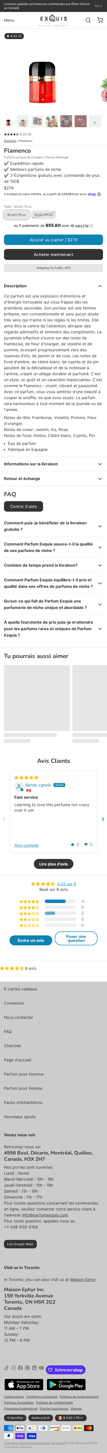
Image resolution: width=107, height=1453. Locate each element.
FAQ (7, 1031)
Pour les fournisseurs (54, 1408)
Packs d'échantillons (23, 1102)
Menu (9, 20)
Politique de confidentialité (54, 1402)
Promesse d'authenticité (21, 1408)
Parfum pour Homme (24, 1074)
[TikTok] (6, 1369)
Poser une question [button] (76, 938)
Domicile (10, 141)
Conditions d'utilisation (42, 1396)
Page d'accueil (17, 1059)
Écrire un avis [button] (31, 940)
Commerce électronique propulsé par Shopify (35, 1443)
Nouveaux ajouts (20, 1116)
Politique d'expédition (19, 1402)
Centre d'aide (23, 506)
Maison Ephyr (83, 1279)
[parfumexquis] (53, 20)
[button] (53, 225)
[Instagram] (13, 1369)
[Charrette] (98, 20)
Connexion (14, 1003)
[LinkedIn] (34, 1369)
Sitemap (76, 1408)
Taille (18, 206)
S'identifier (15, 1418)
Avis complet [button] (26, 845)
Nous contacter (18, 1017)
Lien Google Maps (20, 1244)
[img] (26, 777)
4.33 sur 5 (66, 883)
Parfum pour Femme (23, 1088)
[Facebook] (20, 1369)
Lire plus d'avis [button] (53, 863)
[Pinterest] (27, 1369)
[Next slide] (103, 819)
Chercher (12, 1045)
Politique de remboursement (79, 1396)
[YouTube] (41, 1369)
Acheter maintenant (53, 254)
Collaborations (14, 1396)
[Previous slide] (4, 819)
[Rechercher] (86, 20)
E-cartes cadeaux (20, 988)
